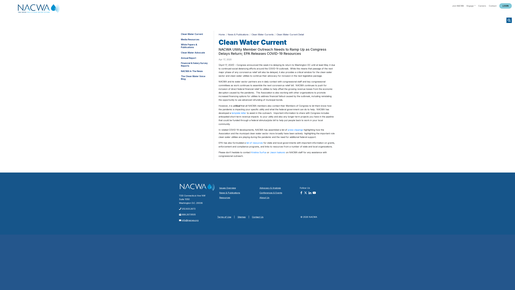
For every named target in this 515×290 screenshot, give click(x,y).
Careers (482, 6)
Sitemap (242, 217)
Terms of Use (224, 217)
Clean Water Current (192, 34)
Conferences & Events (271, 192)
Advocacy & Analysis (270, 188)
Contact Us (257, 217)
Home (38, 9)
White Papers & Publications (189, 46)
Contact (492, 6)
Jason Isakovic (277, 152)
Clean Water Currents (262, 34)
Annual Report (188, 58)
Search (509, 20)
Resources (224, 197)
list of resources (254, 143)
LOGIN (506, 6)
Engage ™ (471, 6)
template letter (239, 113)
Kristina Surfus (258, 152)
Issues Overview (227, 188)
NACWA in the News (192, 71)
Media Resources (190, 39)
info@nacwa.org (190, 220)
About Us (264, 197)
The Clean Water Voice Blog (193, 77)
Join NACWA (458, 6)
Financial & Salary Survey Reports (194, 64)
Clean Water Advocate (193, 52)
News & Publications (238, 34)
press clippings (295, 129)
